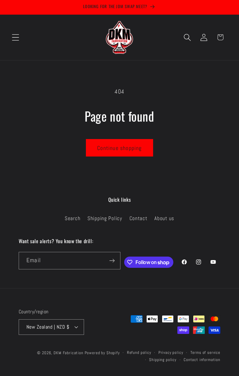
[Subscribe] (112, 260)
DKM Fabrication (68, 352)
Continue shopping (119, 148)
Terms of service (205, 352)
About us (164, 218)
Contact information (202, 359)
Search (72, 218)
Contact (138, 218)
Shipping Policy (104, 218)
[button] (15, 37)
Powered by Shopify (102, 352)
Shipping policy (162, 359)
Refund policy (139, 352)
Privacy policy (170, 352)
